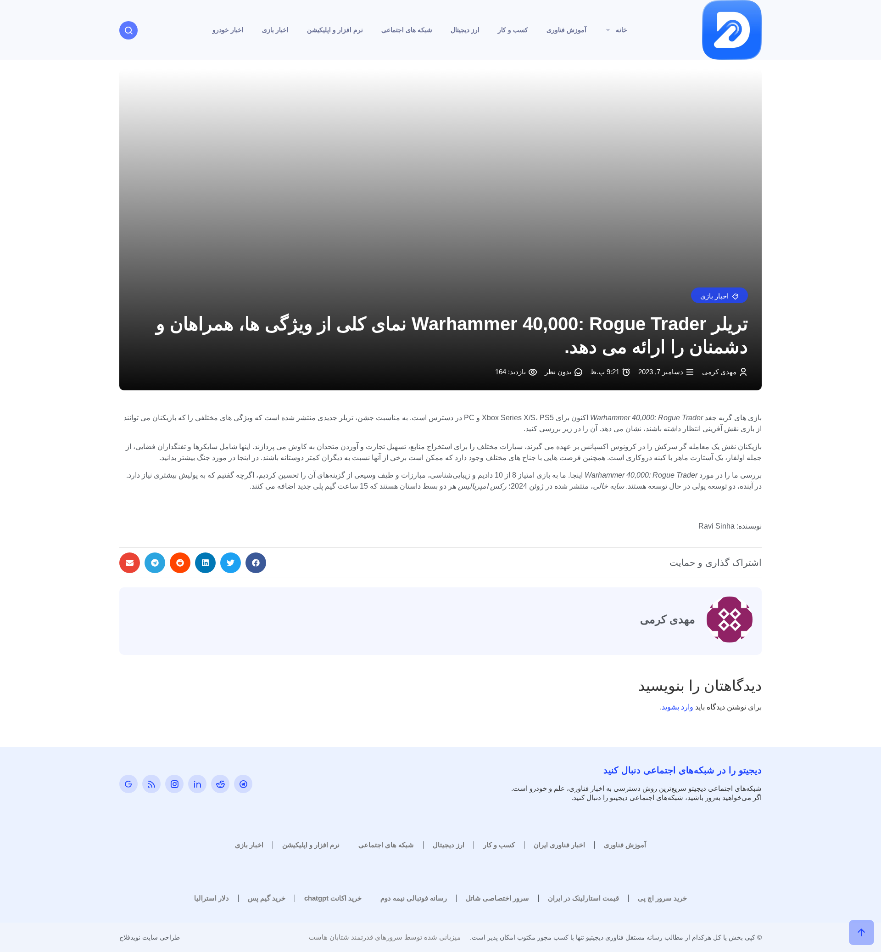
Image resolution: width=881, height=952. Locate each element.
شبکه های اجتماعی (406, 30)
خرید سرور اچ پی (662, 898)
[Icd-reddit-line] (220, 784)
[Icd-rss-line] (151, 784)
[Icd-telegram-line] (243, 784)
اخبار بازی (275, 30)
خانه (621, 30)
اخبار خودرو (228, 30)
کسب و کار (513, 30)
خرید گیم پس (266, 898)
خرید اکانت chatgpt (333, 898)
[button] (719, 295)
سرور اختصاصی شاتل (497, 898)
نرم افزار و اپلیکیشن (335, 30)
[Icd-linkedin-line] (197, 784)
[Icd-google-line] (128, 784)
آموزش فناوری (566, 30)
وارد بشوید (677, 707)
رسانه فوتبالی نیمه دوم (413, 898)
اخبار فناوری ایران (559, 845)
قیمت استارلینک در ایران (583, 898)
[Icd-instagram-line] (174, 784)
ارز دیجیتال (465, 30)
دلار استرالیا (211, 898)
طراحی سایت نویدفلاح (149, 937)
